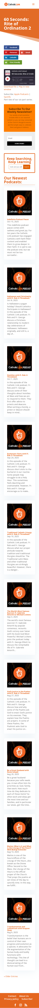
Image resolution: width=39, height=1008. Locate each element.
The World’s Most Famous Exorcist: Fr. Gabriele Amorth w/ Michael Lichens (19, 613)
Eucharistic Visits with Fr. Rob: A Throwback (18, 455)
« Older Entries (11, 976)
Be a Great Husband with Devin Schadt (18, 771)
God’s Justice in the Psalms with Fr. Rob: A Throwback (18, 692)
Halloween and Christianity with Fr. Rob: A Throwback (19, 297)
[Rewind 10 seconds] (13, 80)
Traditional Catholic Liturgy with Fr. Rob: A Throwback (19, 533)
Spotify (7, 97)
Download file (10, 86)
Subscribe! (27, 998)
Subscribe (23, 83)
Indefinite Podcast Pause (18, 219)
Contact (12, 996)
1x (17, 80)
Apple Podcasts (21, 94)
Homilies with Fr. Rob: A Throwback (17, 376)
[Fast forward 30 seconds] (21, 80)
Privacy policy (11, 998)
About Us (24, 996)
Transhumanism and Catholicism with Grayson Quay (18, 928)
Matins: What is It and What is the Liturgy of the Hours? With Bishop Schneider (19, 848)
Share (31, 83)
